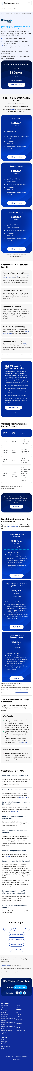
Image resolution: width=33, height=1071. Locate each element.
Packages (4, 1041)
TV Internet (4, 1044)
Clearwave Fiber (21, 1030)
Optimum (19, 1014)
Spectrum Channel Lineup (16, 939)
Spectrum (16, 13)
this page (7, 856)
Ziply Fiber (4, 1033)
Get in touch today (23, 742)
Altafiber (4, 1016)
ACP (2, 1039)
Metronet (19, 1023)
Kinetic (3, 1012)
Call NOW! (16, 575)
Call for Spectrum (17, 157)
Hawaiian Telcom (6, 1030)
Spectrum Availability (16, 944)
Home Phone (5, 1046)
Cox (17, 1007)
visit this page (14, 811)
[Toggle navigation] (29, 3)
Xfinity (18, 1005)
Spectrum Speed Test (16, 949)
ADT (17, 1012)
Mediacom (4, 1010)
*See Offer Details (5, 965)
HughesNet (5, 1014)
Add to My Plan (13, 407)
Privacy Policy (17, 1059)
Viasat (18, 1027)
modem (12, 109)
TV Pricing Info (16, 547)
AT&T (2, 1007)
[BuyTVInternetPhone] (10, 3)
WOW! (18, 1016)
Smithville (19, 1019)
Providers (8, 13)
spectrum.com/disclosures (21, 692)
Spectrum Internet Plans (21, 929)
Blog (2, 1048)
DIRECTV (18, 1010)
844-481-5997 (20, 987)
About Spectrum (6, 9)
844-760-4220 (16, 85)
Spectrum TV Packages (16, 934)
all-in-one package (12, 526)
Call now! (16, 506)
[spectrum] (6, 21)
